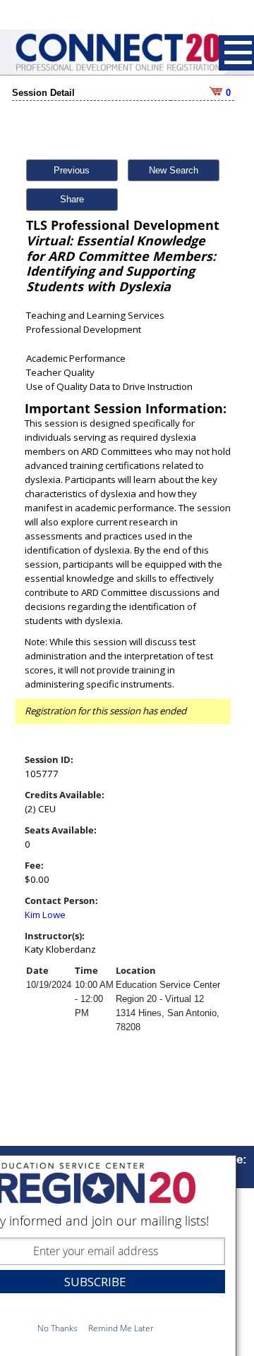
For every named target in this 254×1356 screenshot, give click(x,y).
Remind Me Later (121, 1328)
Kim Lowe (45, 914)
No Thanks (57, 1328)
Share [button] (72, 199)
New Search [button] (173, 170)
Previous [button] (72, 170)
